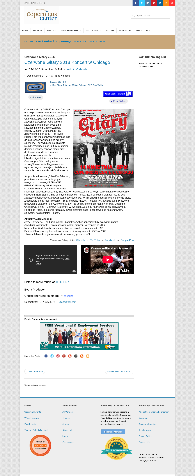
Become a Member (147, 424)
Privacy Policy (145, 436)
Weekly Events (31, 418)
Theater (66, 418)
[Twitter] (142, 3)
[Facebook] (136, 3)
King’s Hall (67, 430)
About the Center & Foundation (154, 411)
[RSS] (166, 3)
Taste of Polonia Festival (36, 430)
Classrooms (68, 442)
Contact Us (144, 442)
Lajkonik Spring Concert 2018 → (119, 371)
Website (80, 240)
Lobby (65, 436)
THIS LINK (62, 282)
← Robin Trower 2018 (35, 371)
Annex (65, 424)
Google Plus (127, 240)
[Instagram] (148, 3)
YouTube (95, 240)
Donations (144, 418)
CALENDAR (30, 3)
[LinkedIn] (160, 3)
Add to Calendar (77, 69)
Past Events (30, 424)
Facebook (110, 240)
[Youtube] (172, 3)
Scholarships (145, 430)
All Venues (67, 411)
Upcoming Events (32, 411)
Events (42, 3)
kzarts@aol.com (67, 302)
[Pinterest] (154, 3)
